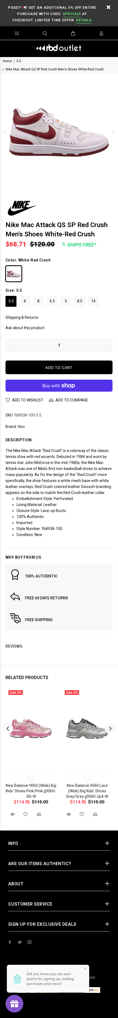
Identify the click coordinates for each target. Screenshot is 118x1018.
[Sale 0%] (30, 728)
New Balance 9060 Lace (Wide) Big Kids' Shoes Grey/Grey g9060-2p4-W (87, 791)
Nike (21, 426)
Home (7, 61)
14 (93, 301)
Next (113, 132)
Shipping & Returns (21, 317)
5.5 (18, 61)
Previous (5, 132)
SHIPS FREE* (81, 245)
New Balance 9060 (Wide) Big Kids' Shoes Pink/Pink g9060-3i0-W (31, 791)
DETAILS (83, 20)
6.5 (52, 301)
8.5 (79, 301)
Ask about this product (24, 328)
